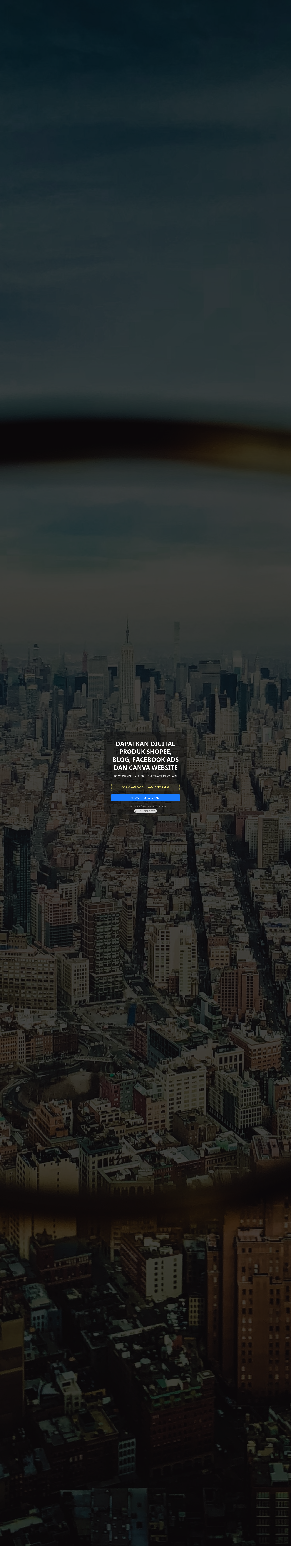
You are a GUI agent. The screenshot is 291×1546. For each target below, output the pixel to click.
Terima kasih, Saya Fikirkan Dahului (145, 806)
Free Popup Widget (146, 811)
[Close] (183, 736)
